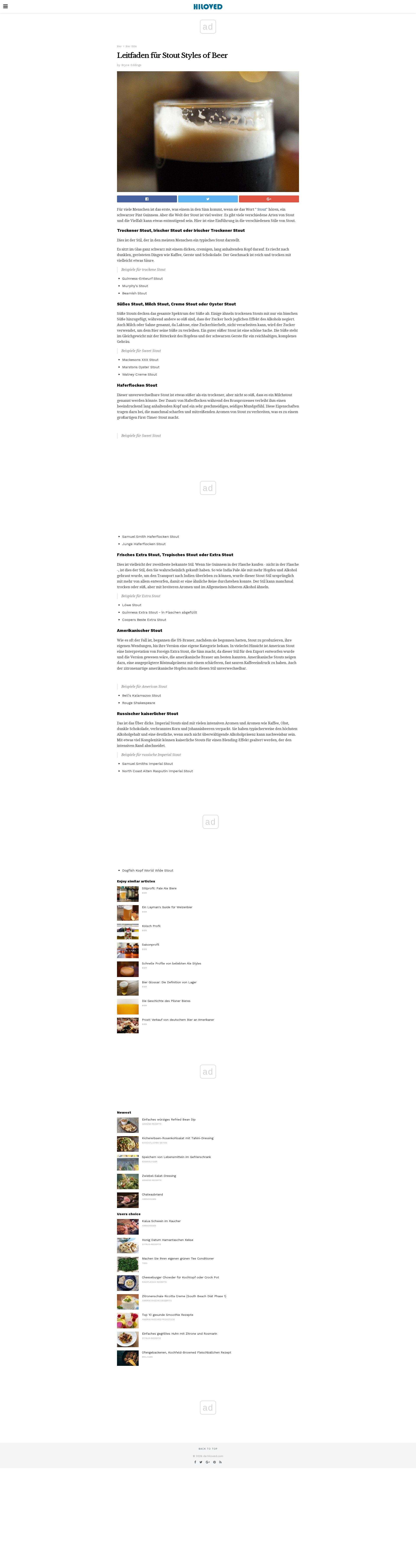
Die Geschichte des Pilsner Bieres (166, 1001)
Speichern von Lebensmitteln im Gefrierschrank (176, 1157)
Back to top (208, 1448)
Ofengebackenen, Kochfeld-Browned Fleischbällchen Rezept (186, 1352)
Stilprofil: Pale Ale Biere (159, 888)
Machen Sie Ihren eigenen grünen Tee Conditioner (178, 1258)
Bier (119, 46)
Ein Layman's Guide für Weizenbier (167, 907)
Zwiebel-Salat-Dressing (159, 1175)
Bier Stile (131, 46)
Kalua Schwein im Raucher (161, 1221)
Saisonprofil (150, 944)
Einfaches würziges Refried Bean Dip (169, 1119)
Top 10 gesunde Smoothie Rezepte (167, 1314)
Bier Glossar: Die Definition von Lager (169, 982)
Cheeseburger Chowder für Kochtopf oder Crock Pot (180, 1277)
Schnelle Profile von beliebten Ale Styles (171, 963)
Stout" (262, 209)
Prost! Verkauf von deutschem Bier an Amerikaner (178, 1019)
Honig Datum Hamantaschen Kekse (167, 1240)
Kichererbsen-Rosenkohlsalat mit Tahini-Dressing (177, 1138)
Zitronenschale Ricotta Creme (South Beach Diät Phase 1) (184, 1296)
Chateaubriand (152, 1194)
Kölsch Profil (151, 926)
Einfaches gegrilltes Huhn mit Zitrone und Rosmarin (179, 1333)
